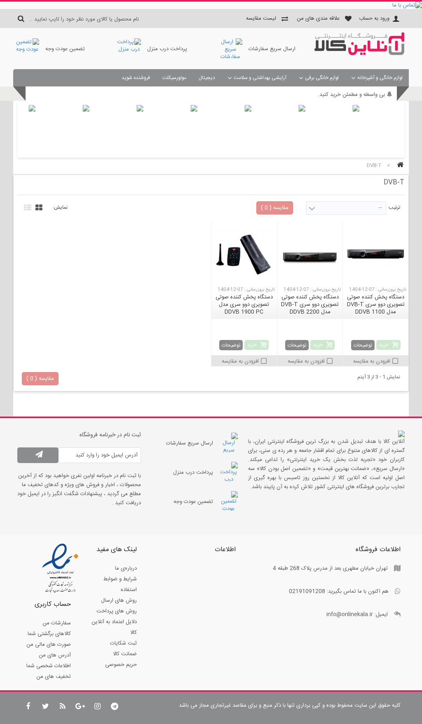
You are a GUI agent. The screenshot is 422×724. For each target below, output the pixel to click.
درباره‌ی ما (126, 568)
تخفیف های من (53, 676)
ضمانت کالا (125, 654)
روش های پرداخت (116, 611)
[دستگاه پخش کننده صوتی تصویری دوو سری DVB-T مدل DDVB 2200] (310, 254)
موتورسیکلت (174, 78)
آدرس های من (55, 655)
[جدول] (37, 206)
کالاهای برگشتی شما (49, 633)
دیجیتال (207, 78)
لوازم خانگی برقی (322, 78)
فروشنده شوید (136, 78)
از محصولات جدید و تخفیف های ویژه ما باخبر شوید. (328, 94)
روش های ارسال (119, 600)
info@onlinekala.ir (349, 614)
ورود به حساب (374, 18)
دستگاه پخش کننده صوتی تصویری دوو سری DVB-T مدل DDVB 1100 (376, 304)
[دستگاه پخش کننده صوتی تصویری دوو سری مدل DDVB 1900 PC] (244, 254)
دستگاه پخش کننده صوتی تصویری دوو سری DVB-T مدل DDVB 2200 (310, 304)
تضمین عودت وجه (65, 49)
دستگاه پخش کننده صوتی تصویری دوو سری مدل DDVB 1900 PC (244, 304)
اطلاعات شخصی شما (48, 665)
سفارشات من (56, 623)
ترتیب (394, 207)
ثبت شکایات (123, 643)
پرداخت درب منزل (167, 49)
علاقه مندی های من (318, 18)
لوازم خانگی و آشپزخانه (380, 78)
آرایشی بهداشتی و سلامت (260, 78)
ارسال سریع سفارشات (272, 49)
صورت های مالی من (48, 644)
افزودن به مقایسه (371, 361)
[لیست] (26, 206)
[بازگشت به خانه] (399, 166)
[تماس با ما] (211, 5)
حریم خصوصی (121, 664)
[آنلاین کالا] (359, 53)
